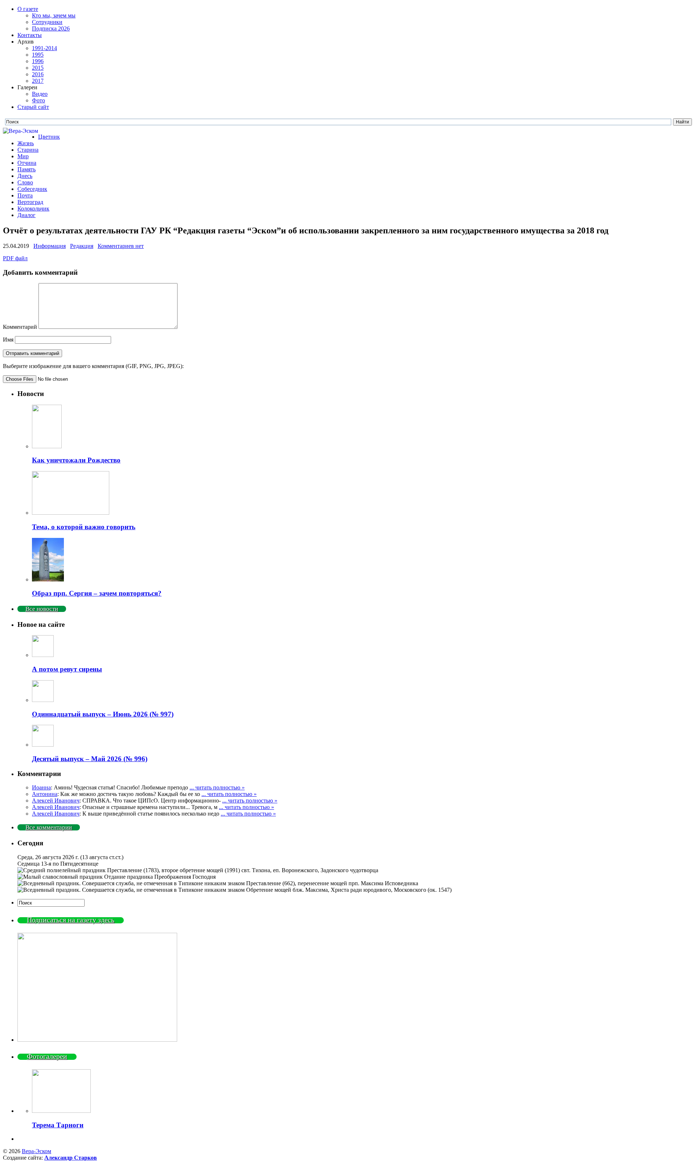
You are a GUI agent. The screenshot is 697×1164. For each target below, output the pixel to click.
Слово (25, 182)
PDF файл (15, 258)
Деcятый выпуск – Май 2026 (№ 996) (89, 759)
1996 (38, 61)
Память (26, 169)
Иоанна (41, 787)
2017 (38, 81)
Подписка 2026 (51, 28)
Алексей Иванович (56, 800)
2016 (38, 74)
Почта (25, 195)
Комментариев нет (121, 246)
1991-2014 (44, 48)
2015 (38, 68)
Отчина (26, 163)
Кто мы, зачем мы (54, 15)
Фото (38, 100)
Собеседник (32, 189)
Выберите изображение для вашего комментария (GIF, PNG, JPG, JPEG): (93, 366)
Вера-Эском (36, 1151)
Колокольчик (33, 208)
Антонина (44, 794)
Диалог (26, 215)
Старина (27, 150)
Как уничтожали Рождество (76, 460)
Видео (40, 94)
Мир (23, 156)
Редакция (81, 246)
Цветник (49, 137)
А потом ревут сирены (67, 669)
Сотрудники (47, 22)
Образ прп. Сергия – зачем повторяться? (97, 593)
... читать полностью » (217, 787)
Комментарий (20, 327)
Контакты (29, 35)
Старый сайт (33, 107)
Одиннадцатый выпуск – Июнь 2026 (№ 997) (103, 714)
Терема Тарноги (57, 1125)
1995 (38, 55)
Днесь (24, 176)
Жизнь (25, 143)
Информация (49, 246)
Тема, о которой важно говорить (83, 527)
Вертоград (30, 202)
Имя (8, 339)
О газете (27, 9)
